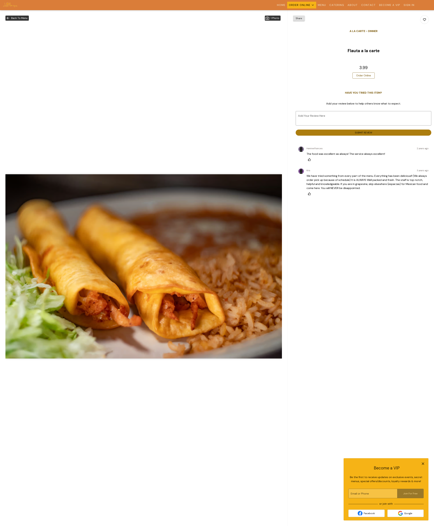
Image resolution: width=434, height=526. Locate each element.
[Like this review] (310, 159)
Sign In (409, 5)
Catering (336, 5)
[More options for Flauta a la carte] (424, 20)
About (353, 5)
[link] (363, 75)
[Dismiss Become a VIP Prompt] (423, 464)
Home (281, 5)
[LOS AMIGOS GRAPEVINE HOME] (18, 5)
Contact (368, 5)
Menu (322, 5)
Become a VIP (389, 5)
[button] (301, 5)
